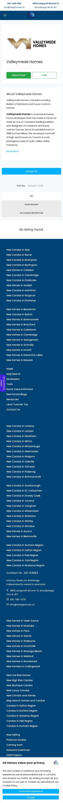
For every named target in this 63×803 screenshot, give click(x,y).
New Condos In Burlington (21, 265)
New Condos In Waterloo (21, 516)
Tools (9, 384)
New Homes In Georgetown (22, 339)
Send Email (18, 75)
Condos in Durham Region (22, 726)
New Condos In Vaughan (21, 505)
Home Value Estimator (19, 389)
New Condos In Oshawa (20, 466)
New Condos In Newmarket (22, 451)
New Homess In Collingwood (23, 666)
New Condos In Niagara (20, 456)
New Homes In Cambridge (21, 334)
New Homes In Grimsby (20, 344)
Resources (12, 399)
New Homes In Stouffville (20, 646)
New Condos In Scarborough (23, 485)
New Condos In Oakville (20, 461)
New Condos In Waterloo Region (25, 565)
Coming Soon (14, 745)
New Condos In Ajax (18, 249)
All (31, 196)
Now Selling (31, 204)
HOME (9, 368)
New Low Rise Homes (18, 675)
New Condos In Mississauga (23, 446)
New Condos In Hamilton (21, 290)
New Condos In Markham (21, 436)
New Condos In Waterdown (22, 511)
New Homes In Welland (19, 656)
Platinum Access (16, 739)
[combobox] (36, 186)
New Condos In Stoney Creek (23, 495)
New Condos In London (20, 431)
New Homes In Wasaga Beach (24, 651)
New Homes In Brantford (20, 324)
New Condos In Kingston (20, 295)
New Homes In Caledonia (21, 329)
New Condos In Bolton (19, 314)
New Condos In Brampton (21, 260)
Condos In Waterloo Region (22, 715)
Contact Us (13, 409)
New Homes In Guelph (19, 285)
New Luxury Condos (18, 690)
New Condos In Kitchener (21, 300)
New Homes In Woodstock (21, 661)
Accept (31, 797)
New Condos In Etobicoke (21, 280)
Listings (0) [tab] (31, 171)
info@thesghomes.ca (14, 7)
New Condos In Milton (19, 441)
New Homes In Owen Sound (22, 620)
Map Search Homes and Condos (25, 700)
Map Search (13, 374)
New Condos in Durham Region (24, 545)
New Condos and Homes (21, 695)
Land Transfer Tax (17, 404)
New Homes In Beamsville (21, 536)
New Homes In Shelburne (20, 641)
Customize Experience (31, 791)
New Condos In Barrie (19, 254)
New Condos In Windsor (20, 526)
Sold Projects (14, 755)
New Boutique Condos (19, 685)
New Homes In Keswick (19, 360)
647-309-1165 (14, 3)
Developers (13, 379)
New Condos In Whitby (19, 521)
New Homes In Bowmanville (22, 319)
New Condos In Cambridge (22, 275)
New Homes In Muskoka (20, 625)
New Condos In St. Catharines (24, 490)
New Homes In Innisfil (18, 350)
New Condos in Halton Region (23, 550)
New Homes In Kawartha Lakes (24, 355)
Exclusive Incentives (31, 212)
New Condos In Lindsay (20, 426)
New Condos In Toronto (20, 500)
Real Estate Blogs (16, 394)
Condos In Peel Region (19, 720)
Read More (12, 151)
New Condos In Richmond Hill (23, 476)
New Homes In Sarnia (18, 636)
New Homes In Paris (18, 630)
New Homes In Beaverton (21, 309)
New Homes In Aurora (19, 531)
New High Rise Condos (19, 680)
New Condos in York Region (22, 560)
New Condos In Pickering (20, 471)
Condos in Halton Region (21, 705)
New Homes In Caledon (20, 270)
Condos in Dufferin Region (21, 710)
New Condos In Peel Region (22, 555)
